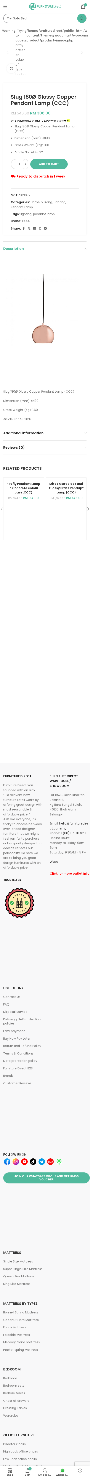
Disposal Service (15, 1012)
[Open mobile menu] (5, 6)
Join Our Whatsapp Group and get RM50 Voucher (46, 1178)
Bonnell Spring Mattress (20, 1312)
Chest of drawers (16, 1401)
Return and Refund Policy (22, 1046)
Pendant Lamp (22, 207)
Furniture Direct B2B (18, 1068)
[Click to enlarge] (11, 68)
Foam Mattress (14, 1327)
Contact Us (11, 997)
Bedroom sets (13, 1385)
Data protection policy (20, 1061)
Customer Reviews (17, 1083)
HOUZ (26, 221)
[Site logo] (45, 6)
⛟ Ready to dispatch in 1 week (38, 176)
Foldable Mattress (16, 1335)
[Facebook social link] (23, 229)
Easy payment (14, 1031)
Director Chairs (14, 1444)
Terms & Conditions (18, 1053)
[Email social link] (34, 229)
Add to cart (49, 164)
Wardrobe (10, 1415)
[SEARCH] (81, 18)
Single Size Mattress (18, 1261)
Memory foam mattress (21, 1342)
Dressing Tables (15, 1408)
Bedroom (10, 1378)
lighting (26, 214)
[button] (7, 52)
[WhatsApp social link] (40, 229)
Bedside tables (14, 1393)
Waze (54, 862)
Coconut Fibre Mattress (21, 1320)
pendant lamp (44, 214)
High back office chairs (20, 1451)
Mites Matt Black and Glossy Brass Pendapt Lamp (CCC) (66, 488)
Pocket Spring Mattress (20, 1350)
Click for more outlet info (70, 873)
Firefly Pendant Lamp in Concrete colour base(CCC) (23, 488)
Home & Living (41, 202)
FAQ (6, 1004)
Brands (8, 1076)
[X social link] (29, 229)
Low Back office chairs (20, 1459)
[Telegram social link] (45, 229)
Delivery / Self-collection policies (22, 1021)
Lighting (59, 202)
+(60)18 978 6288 (74, 833)
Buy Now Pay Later (16, 1038)
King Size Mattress (16, 1284)
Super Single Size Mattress (22, 1269)
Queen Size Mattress (18, 1276)
